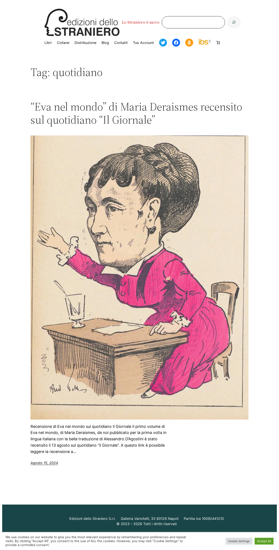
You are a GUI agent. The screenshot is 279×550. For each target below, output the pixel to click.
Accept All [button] (264, 541)
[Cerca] (234, 22)
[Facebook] (176, 43)
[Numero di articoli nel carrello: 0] (218, 42)
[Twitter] (163, 43)
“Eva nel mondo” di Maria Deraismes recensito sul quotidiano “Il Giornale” (136, 113)
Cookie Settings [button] (239, 541)
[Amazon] (189, 43)
